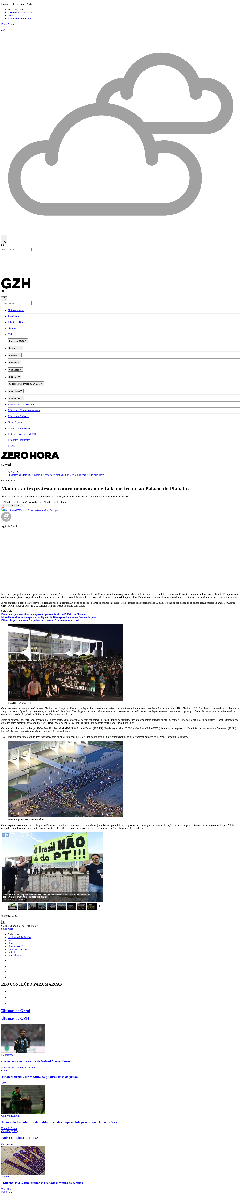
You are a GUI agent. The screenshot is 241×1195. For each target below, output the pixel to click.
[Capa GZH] (120, 256)
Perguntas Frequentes (19, 440)
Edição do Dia (15, 322)
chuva (11, 15)
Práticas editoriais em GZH (22, 434)
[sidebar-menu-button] (4, 237)
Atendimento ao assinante (21, 404)
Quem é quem (15, 422)
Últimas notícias (16, 310)
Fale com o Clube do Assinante (24, 410)
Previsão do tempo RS (19, 18)
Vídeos (11, 334)
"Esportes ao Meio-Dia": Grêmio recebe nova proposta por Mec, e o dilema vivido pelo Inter (56, 474)
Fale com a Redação (18, 416)
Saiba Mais (7, 928)
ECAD (11, 445)
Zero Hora (13, 316)
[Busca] (4, 241)
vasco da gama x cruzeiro (21, 12)
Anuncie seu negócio (19, 428)
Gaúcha (12, 328)
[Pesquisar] (4, 298)
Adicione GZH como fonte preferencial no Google (31, 510)
